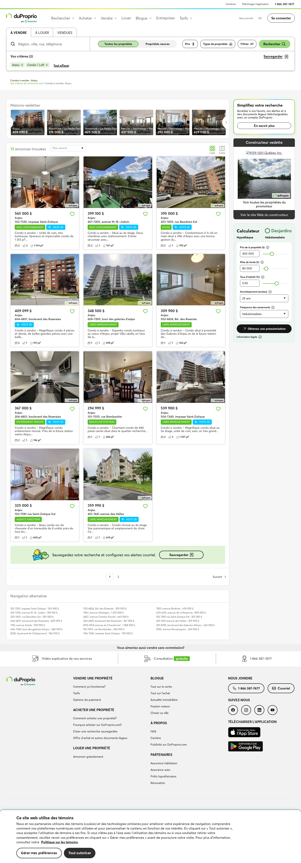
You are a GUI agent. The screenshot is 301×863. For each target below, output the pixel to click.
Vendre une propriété (93, 678)
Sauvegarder (178, 555)
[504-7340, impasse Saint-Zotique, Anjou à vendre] (191, 377)
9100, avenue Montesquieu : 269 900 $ (177, 629)
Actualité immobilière (164, 700)
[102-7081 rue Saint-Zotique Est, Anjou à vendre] (45, 474)
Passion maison (160, 706)
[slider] (272, 254)
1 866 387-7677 (284, 4)
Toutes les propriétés (118, 44)
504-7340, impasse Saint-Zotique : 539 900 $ (108, 633)
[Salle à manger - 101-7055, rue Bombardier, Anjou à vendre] (118, 377)
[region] (150, 836)
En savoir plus (264, 126)
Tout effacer (61, 65)
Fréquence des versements (255, 307)
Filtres (245, 44)
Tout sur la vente (161, 686)
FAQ (153, 731)
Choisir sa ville (159, 713)
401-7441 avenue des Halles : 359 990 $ (177, 620)
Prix (187, 44)
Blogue (157, 678)
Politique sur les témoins (59, 842)
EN (260, 18)
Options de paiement (87, 700)
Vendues (64, 33)
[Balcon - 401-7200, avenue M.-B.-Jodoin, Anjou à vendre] (118, 182)
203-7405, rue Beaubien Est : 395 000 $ (32, 616)
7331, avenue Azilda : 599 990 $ (27, 625)
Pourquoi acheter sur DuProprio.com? (97, 725)
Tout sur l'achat (160, 693)
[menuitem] (110, 689)
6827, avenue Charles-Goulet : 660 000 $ (106, 616)
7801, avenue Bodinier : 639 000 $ (175, 608)
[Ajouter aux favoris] (72, 214)
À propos (158, 723)
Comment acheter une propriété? (95, 718)
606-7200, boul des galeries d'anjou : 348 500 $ (36, 629)
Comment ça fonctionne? (89, 686)
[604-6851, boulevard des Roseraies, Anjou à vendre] (45, 280)
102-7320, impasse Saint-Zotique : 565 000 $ (34, 608)
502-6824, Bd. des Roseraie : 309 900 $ (105, 608)
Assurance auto (160, 770)
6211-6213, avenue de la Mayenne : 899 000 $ (181, 612)
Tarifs (76, 693)
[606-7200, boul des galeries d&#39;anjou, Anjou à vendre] (118, 280)
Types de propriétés (215, 44)
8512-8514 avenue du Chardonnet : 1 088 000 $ (109, 625)
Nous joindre (246, 18)
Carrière (155, 738)
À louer (42, 33)
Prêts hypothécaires (163, 776)
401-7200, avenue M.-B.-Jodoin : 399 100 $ (34, 612)
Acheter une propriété (93, 710)
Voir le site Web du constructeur (264, 215)
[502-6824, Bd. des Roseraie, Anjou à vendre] (191, 280)
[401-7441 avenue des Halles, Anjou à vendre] (118, 474)
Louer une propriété (91, 748)
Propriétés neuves (158, 44)
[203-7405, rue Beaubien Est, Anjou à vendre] (191, 182)
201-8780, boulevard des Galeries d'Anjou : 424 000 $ (185, 625)
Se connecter (281, 18)
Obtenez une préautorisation (267, 329)
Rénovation (157, 783)
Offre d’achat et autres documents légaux (100, 738)
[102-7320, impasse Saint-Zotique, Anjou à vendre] (45, 182)
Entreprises (165, 18)
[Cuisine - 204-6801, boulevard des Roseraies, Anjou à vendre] (45, 377)
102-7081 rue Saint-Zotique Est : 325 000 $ (179, 616)
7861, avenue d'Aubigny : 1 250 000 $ (103, 612)
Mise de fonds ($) (249, 262)
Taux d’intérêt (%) (250, 276)
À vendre (18, 33)
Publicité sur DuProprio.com (168, 744)
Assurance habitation (163, 763)
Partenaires (161, 754)
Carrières (231, 4)
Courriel (284, 688)
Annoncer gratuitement (88, 756)
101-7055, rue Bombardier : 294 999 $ (103, 629)
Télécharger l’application (255, 4)
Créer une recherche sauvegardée (95, 731)
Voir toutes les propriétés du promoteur (264, 204)
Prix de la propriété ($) (252, 247)
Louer (126, 18)
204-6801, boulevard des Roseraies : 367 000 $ (108, 620)
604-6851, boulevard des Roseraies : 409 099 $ (36, 620)
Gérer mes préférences (39, 853)
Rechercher (271, 44)
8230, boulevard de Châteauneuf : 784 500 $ (35, 633)
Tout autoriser (79, 853)
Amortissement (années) (253, 291)
